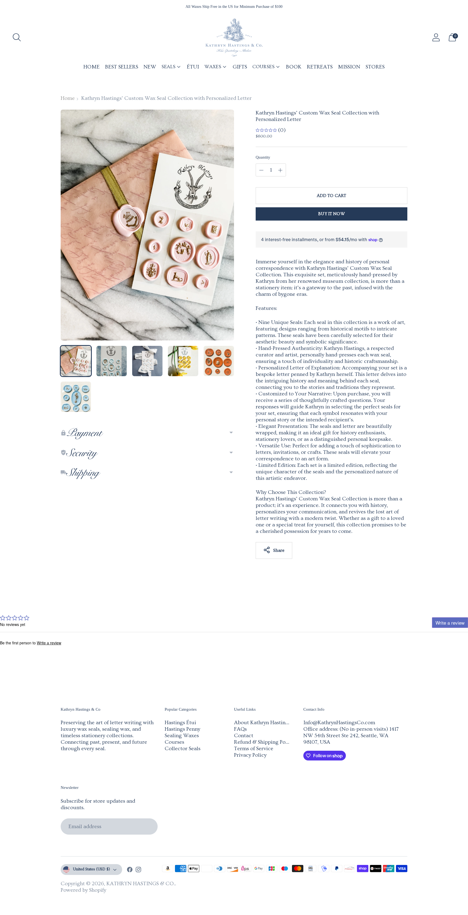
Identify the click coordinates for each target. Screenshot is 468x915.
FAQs (240, 729)
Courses (174, 742)
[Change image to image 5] (219, 361)
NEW (150, 67)
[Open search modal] (16, 37)
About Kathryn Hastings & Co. (270, 723)
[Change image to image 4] (183, 361)
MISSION (349, 67)
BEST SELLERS (121, 67)
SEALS (168, 67)
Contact (243, 736)
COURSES (263, 67)
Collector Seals (182, 749)
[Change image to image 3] (147, 361)
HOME (91, 67)
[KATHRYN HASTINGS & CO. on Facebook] (129, 870)
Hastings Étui (180, 723)
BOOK (293, 67)
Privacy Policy (250, 755)
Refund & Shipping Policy (264, 742)
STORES (375, 67)
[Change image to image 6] (76, 397)
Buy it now (331, 213)
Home (68, 98)
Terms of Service (253, 749)
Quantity (263, 157)
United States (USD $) (91, 869)
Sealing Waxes (182, 736)
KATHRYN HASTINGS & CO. (140, 884)
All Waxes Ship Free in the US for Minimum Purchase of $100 (234, 7)
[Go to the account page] (436, 37)
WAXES (212, 67)
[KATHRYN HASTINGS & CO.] (234, 37)
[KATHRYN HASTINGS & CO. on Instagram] (138, 870)
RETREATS (320, 67)
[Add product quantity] (261, 170)
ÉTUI (193, 67)
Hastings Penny (182, 729)
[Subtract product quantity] (280, 170)
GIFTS (240, 67)
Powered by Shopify (83, 890)
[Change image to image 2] (111, 361)
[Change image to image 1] (76, 361)
